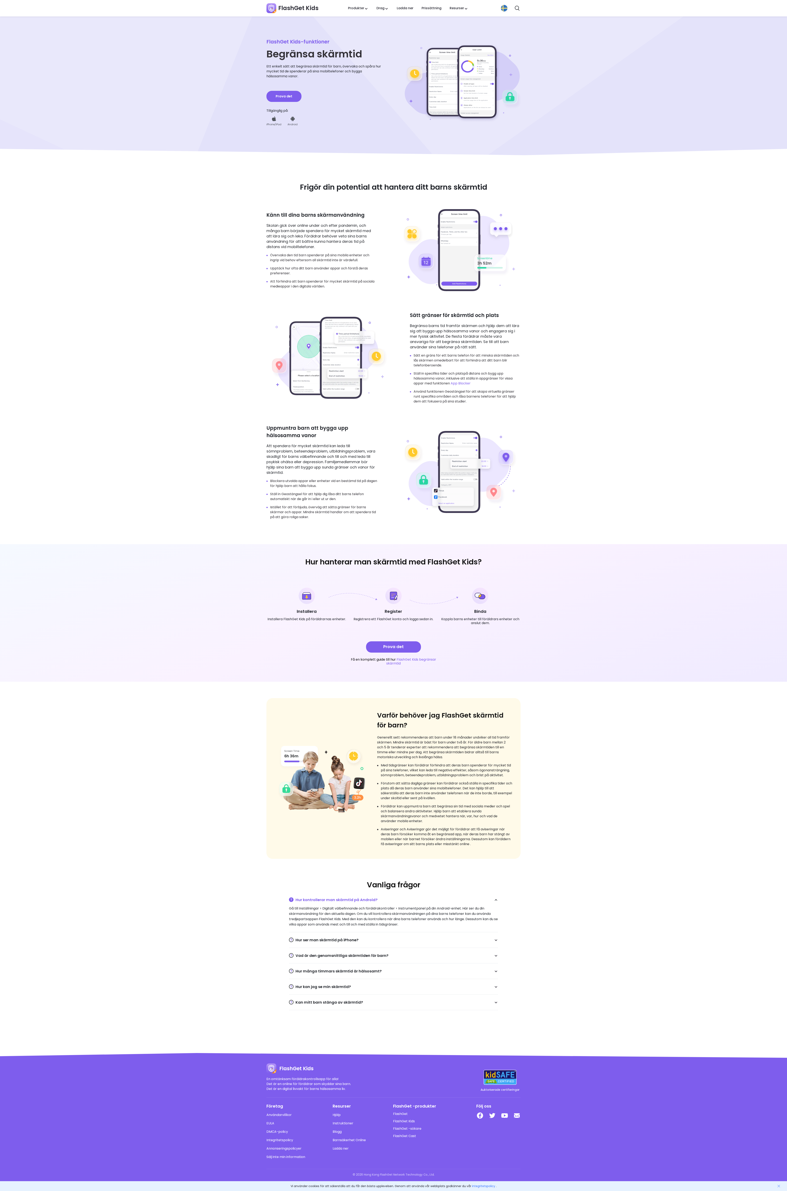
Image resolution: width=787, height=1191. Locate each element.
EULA (270, 1123)
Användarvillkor (279, 1115)
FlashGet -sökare (407, 1129)
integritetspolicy (483, 1186)
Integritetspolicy (279, 1140)
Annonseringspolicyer (283, 1149)
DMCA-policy (277, 1132)
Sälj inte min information (285, 1157)
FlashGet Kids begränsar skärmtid (411, 661)
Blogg (337, 1132)
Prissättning (431, 8)
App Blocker (461, 383)
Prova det (284, 96)
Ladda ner (405, 8)
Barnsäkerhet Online (349, 1140)
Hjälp (337, 1115)
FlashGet (400, 1114)
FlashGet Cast (404, 1136)
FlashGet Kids (404, 1121)
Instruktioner (343, 1123)
